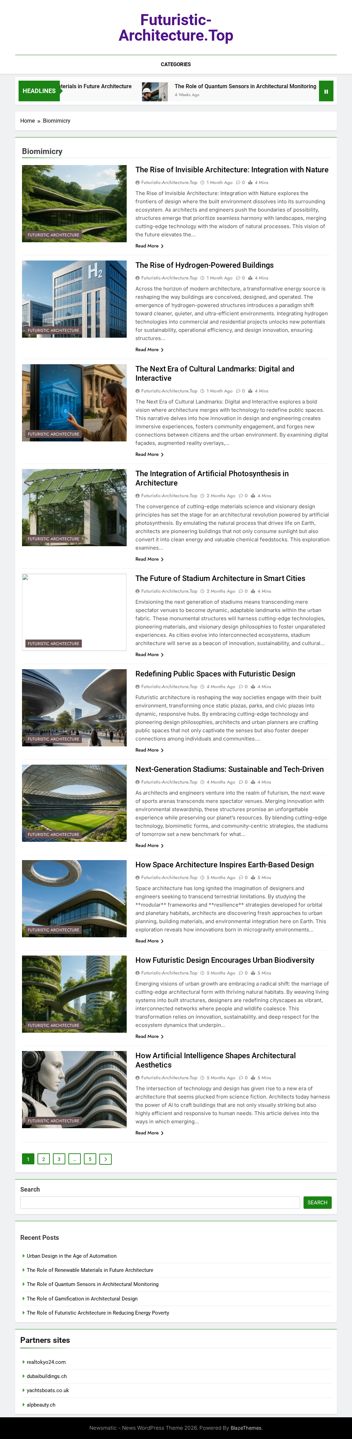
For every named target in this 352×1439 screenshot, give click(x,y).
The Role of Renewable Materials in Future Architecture (90, 1270)
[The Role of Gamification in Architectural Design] (309, 95)
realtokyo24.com (46, 1362)
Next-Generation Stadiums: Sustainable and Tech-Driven (229, 769)
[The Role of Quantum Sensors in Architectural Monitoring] (125, 95)
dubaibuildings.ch (47, 1376)
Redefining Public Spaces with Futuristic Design (215, 674)
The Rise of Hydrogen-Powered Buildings (204, 265)
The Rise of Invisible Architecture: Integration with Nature (232, 169)
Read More (147, 245)
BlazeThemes (246, 1428)
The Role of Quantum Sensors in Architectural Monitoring (215, 86)
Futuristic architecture (53, 235)
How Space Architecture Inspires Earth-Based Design (224, 864)
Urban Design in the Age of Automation (72, 1256)
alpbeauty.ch (41, 1405)
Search (30, 1189)
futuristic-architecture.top (176, 27)
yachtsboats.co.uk (48, 1390)
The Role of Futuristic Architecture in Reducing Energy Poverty (98, 1313)
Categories (176, 64)
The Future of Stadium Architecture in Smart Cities (220, 578)
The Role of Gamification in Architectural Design (82, 1299)
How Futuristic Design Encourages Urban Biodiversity (225, 960)
